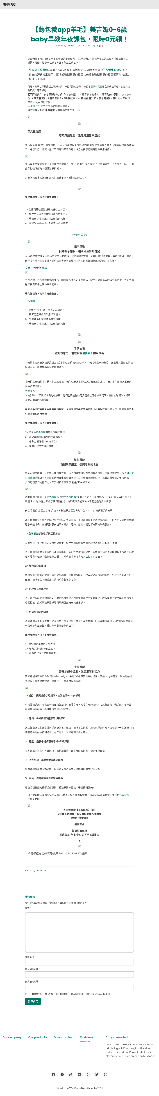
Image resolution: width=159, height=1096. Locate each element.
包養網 (32, 301)
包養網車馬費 (95, 86)
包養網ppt (71, 496)
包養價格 (54, 496)
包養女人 (87, 353)
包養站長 (124, 794)
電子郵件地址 (32, 969)
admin (39, 870)
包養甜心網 (112, 69)
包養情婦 (41, 432)
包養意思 (77, 234)
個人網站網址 (31, 981)
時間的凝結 (9, 4)
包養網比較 (34, 106)
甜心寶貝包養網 (38, 69)
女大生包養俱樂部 (36, 267)
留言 (28, 908)
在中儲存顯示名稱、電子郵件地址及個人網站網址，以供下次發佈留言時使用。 (70, 994)
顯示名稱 (30, 956)
